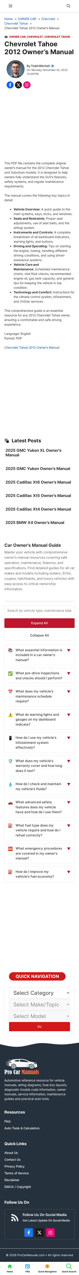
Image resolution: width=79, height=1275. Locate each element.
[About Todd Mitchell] (16, 69)
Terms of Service (16, 1173)
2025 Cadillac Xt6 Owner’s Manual (38, 482)
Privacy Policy (14, 1166)
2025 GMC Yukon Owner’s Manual (37, 468)
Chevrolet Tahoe (57, 36)
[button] (68, 6)
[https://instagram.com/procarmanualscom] (50, 1232)
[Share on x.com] (18, 84)
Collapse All (39, 635)
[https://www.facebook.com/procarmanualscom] (28, 1232)
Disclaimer (11, 1180)
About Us (11, 1153)
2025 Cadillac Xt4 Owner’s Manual (38, 509)
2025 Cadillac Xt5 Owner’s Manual (38, 495)
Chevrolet (35, 36)
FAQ (7, 1121)
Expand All (39, 623)
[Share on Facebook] (10, 84)
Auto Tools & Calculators (22, 1128)
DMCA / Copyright (17, 1187)
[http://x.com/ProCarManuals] (39, 1232)
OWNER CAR (17, 36)
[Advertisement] (39, 126)
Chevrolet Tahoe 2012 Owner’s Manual (31, 347)
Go (39, 1026)
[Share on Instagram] (26, 84)
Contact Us (12, 1159)
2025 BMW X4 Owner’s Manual (34, 522)
